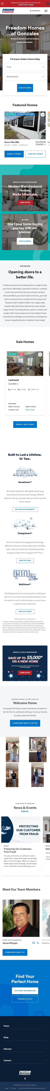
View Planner (25, 241)
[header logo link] (8, 10)
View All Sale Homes (25, 424)
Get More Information (25, 991)
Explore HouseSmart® (25, 509)
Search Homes (25, 88)
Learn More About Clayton (25, 723)
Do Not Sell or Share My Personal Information (32, 1088)
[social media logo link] (25, 1079)
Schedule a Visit (25, 999)
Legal (6, 1088)
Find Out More (25, 611)
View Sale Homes (35, 154)
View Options (25, 560)
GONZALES (36, 11)
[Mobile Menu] (46, 10)
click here (28, 667)
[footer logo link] (25, 1073)
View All (25, 811)
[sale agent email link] (33, 942)
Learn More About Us (15, 952)
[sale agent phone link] (37, 942)
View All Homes (14, 154)
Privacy (13, 1088)
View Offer (25, 202)
